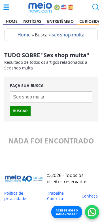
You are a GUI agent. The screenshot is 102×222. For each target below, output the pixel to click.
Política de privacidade (15, 195)
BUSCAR (20, 111)
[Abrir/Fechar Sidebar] (6, 7)
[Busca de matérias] (95, 9)
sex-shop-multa (68, 35)
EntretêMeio (60, 21)
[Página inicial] (40, 7)
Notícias (32, 21)
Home (12, 21)
